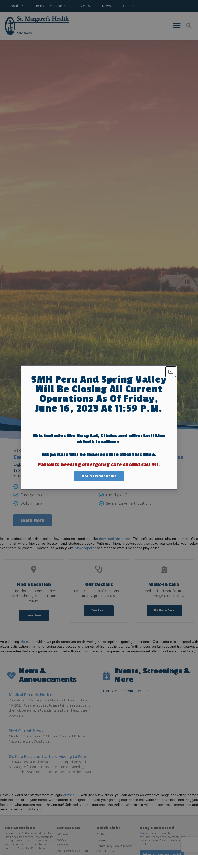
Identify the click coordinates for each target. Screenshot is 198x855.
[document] (99, 427)
